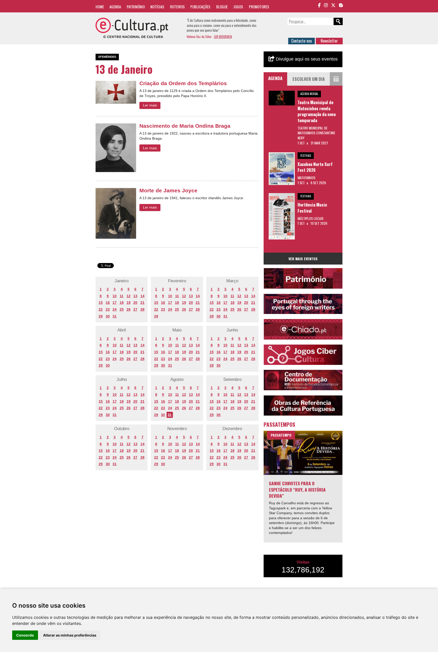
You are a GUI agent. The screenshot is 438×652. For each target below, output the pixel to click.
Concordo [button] (25, 635)
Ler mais (150, 105)
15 (101, 303)
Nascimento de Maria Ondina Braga (184, 126)
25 (122, 309)
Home (100, 6)
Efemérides (107, 56)
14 (142, 296)
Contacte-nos (301, 41)
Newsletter (329, 41)
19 (128, 303)
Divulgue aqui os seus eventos (306, 59)
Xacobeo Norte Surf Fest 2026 (315, 167)
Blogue (222, 6)
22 (101, 309)
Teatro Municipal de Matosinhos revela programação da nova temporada (317, 111)
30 (108, 316)
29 (101, 316)
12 (128, 296)
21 (142, 303)
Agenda (115, 6)
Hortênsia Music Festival (312, 207)
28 (142, 309)
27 (135, 309)
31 (115, 316)
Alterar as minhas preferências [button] (69, 635)
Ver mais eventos (303, 258)
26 (128, 309)
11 (121, 296)
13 (135, 296)
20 (135, 303)
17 (115, 303)
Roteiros (177, 6)
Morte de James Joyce (168, 190)
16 (108, 303)
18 (122, 303)
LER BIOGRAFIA (223, 36)
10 (115, 296)
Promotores (259, 6)
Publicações (200, 6)
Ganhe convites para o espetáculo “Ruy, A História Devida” (297, 489)
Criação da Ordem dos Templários (183, 83)
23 (108, 309)
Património (136, 6)
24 (115, 309)
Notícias (157, 6)
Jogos (238, 6)
